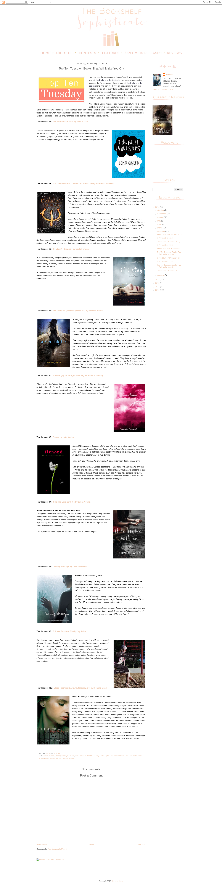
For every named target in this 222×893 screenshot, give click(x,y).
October (160, 210)
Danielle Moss (117, 881)
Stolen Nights (104, 756)
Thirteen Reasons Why (46, 758)
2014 (157, 207)
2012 (157, 283)
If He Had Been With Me (84, 756)
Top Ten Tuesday (61, 758)
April (159, 224)
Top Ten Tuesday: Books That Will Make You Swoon (169, 253)
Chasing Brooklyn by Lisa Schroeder (70, 567)
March (160, 228)
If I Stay (96, 756)
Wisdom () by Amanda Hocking (78, 375)
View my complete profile (163, 89)
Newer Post (42, 845)
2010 (157, 290)
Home (91, 845)
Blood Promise (48, 756)
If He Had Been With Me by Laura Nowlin (71, 502)
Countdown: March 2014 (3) (168, 242)
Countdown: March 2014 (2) (168, 258)
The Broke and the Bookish (107, 80)
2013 (157, 279)
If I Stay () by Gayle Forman (71, 249)
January (160, 275)
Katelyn (169, 74)
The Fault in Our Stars (133, 756)
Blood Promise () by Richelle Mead (80, 688)
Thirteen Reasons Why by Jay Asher (69, 631)
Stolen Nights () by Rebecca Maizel (78, 311)
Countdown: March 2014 (167, 271)
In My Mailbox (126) (165, 238)
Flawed (71, 756)
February (161, 231)
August (160, 217)
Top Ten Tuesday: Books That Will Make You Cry (169, 266)
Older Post (141, 845)
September (162, 214)
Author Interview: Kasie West (168, 249)
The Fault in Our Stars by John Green (70, 122)
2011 (157, 287)
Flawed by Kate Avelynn (64, 437)
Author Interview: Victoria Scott (169, 234)
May (159, 221)
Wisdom (72, 758)
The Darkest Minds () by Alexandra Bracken (83, 183)
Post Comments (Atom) (57, 849)
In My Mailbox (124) (165, 261)
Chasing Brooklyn (61, 756)
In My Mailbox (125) (165, 245)
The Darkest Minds (117, 756)
